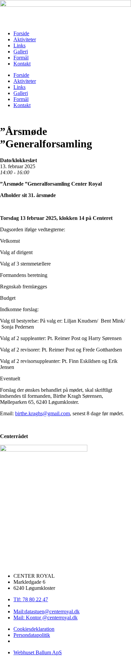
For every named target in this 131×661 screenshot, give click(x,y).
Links (19, 45)
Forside (21, 33)
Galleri (20, 51)
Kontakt (22, 63)
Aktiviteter (24, 39)
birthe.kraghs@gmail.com (42, 413)
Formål (21, 57)
